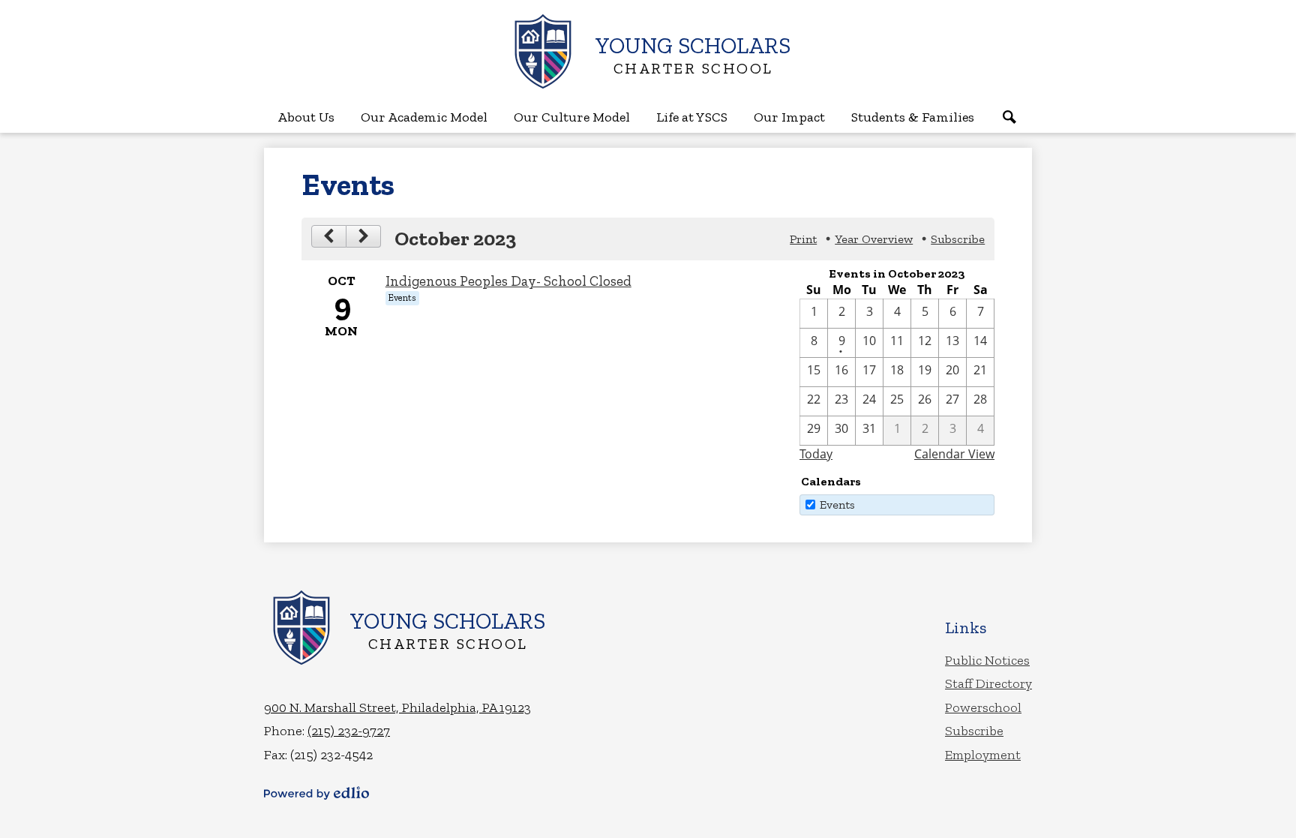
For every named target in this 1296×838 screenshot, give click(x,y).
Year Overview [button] (874, 239)
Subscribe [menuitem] (958, 239)
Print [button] (803, 239)
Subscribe (974, 730)
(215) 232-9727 (349, 730)
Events (837, 504)
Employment (983, 754)
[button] (306, 117)
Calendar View (954, 454)
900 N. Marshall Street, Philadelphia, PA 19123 (397, 707)
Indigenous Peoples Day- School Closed (509, 281)
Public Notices (987, 660)
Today (816, 454)
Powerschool (983, 707)
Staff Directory (988, 683)
